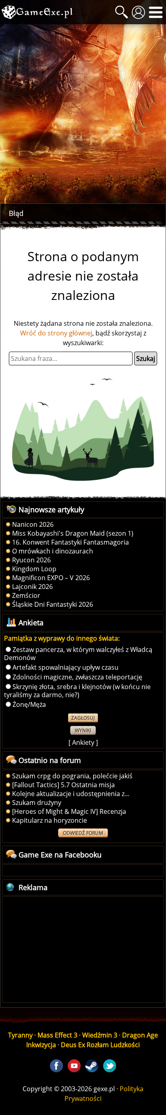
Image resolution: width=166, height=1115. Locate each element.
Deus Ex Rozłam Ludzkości (100, 1044)
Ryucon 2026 (31, 559)
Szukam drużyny (36, 802)
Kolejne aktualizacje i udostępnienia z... (70, 793)
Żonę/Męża (29, 704)
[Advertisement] (83, 114)
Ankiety (83, 742)
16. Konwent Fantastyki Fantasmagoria (70, 542)
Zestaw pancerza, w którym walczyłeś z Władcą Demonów (78, 654)
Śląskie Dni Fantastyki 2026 (52, 604)
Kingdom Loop (34, 568)
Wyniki (83, 730)
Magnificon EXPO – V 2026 (51, 577)
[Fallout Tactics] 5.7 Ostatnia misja (63, 784)
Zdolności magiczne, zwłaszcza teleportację (77, 677)
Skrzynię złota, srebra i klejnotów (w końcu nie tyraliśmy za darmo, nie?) (77, 691)
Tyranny (20, 1035)
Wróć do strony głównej (56, 333)
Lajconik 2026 (32, 586)
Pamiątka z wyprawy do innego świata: (62, 638)
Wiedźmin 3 (99, 1035)
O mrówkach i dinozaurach (52, 551)
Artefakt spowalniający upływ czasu (65, 667)
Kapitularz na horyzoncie (49, 820)
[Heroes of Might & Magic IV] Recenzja (69, 811)
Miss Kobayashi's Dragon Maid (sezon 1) (72, 533)
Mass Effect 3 (57, 1035)
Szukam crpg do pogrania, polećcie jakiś (72, 775)
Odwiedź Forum (83, 833)
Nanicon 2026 (33, 524)
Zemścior (26, 595)
